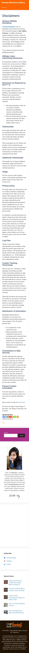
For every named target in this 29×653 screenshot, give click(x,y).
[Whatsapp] (15, 417)
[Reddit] (8, 417)
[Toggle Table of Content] (3, 423)
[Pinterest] (10, 417)
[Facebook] (3, 417)
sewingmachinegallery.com (10, 27)
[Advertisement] (14, 526)
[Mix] (13, 417)
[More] (17, 417)
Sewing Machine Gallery (13, 2)
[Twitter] (6, 417)
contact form (21, 402)
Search (6, 433)
